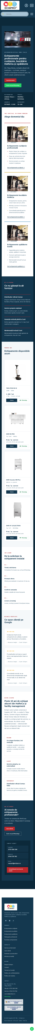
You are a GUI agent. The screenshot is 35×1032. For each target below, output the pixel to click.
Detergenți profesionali (10, 937)
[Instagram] (9, 920)
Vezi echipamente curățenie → (16, 167)
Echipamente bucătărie (10, 931)
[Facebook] (5, 920)
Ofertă (11, 400)
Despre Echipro (8, 964)
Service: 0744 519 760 (10, 991)
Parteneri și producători (10, 953)
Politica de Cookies (9, 976)
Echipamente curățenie (10, 928)
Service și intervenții (10, 948)
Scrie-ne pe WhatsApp (12, 85)
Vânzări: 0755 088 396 (10, 988)
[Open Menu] (31, 14)
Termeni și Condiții (9, 970)
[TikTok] (13, 920)
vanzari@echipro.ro (9, 994)
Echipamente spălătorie (10, 934)
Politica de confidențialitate (11, 973)
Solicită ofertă (10, 80)
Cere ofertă (9, 828)
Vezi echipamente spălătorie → (16, 266)
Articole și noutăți (9, 956)
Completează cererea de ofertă (16, 870)
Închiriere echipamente (10, 939)
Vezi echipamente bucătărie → (16, 217)
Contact (6, 967)
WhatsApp (24, 400)
